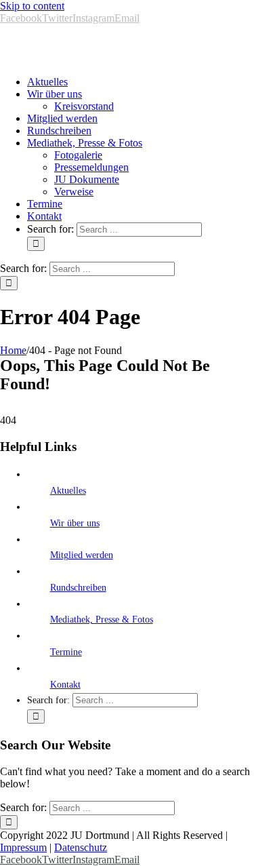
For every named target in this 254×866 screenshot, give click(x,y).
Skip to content (32, 6)
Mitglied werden (81, 555)
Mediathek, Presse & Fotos (101, 619)
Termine (66, 652)
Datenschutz (80, 847)
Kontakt (65, 685)
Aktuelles (68, 491)
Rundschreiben (78, 588)
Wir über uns (75, 523)
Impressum (23, 847)
